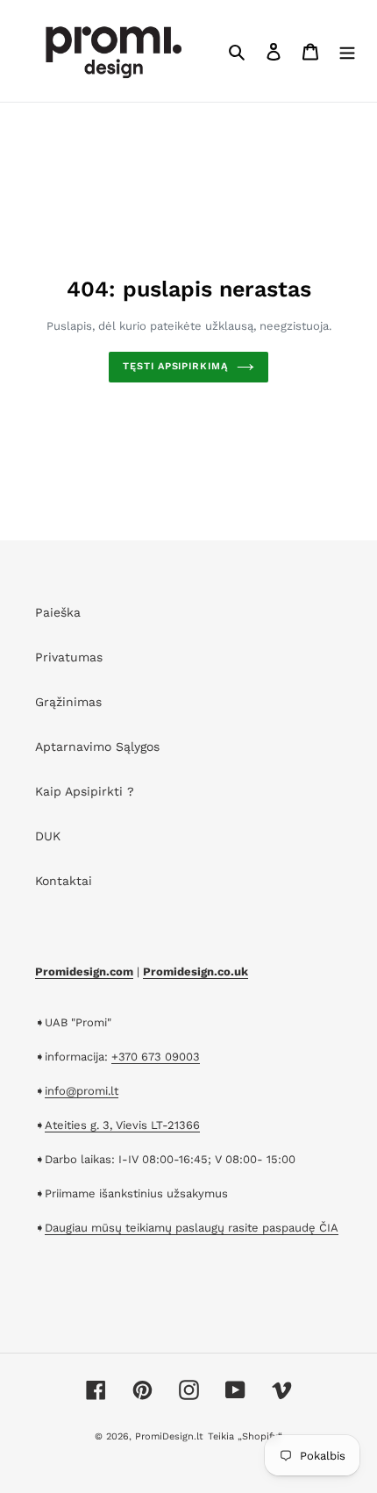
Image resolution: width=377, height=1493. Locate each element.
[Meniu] (347, 50)
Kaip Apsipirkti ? (84, 791)
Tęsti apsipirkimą (175, 366)
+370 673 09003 (155, 1056)
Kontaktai (63, 881)
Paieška (58, 612)
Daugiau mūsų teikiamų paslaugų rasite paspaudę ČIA (191, 1227)
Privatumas (69, 657)
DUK (47, 836)
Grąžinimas (68, 702)
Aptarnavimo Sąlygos (97, 746)
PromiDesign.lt (169, 1436)
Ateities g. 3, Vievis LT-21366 (122, 1125)
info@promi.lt (81, 1090)
